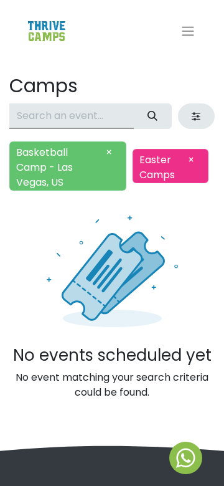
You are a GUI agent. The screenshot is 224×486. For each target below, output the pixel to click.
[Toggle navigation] (188, 31)
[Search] (153, 115)
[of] (185, 458)
